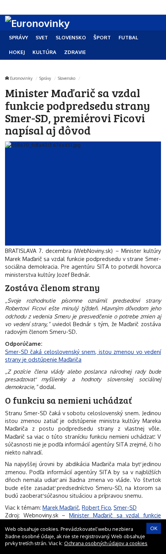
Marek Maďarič (60, 507)
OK (154, 528)
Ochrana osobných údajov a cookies (105, 543)
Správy (45, 78)
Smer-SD (125, 507)
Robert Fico (96, 507)
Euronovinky (21, 78)
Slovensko (66, 78)
